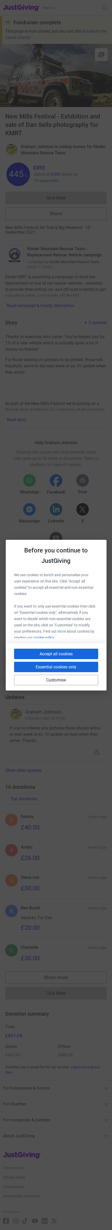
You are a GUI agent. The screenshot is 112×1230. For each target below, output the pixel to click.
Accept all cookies (56, 653)
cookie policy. (44, 637)
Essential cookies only (56, 666)
